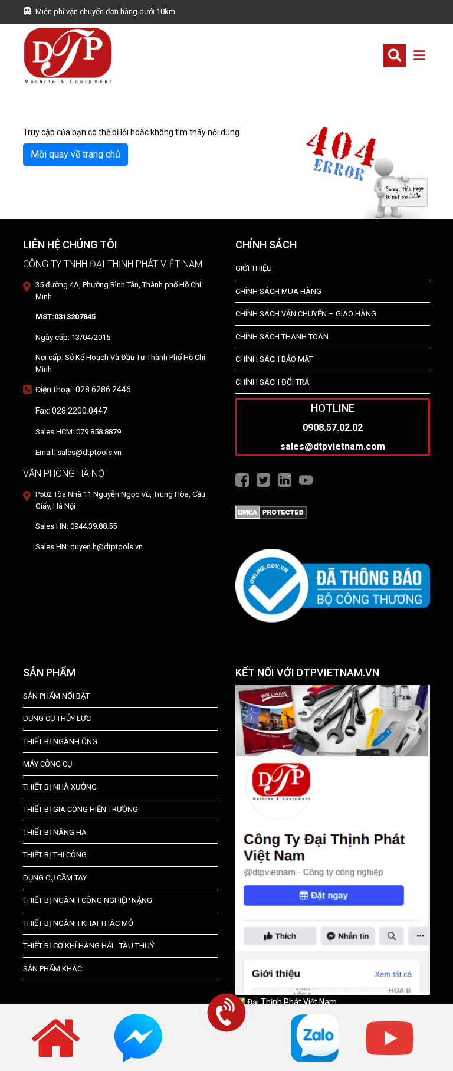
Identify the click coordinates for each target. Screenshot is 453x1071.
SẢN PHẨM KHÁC (52, 968)
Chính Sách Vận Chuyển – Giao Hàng (305, 313)
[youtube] (389, 1037)
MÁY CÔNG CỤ (47, 763)
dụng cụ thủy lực (57, 718)
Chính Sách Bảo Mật (274, 359)
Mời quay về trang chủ (75, 154)
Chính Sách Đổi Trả (272, 382)
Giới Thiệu (253, 268)
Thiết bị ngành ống (60, 741)
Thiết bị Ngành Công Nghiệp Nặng (87, 900)
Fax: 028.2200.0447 (71, 410)
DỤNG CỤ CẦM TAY (55, 877)
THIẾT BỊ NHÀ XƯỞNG (60, 786)
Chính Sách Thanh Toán (282, 336)
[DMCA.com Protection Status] (271, 511)
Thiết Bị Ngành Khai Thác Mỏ (78, 923)
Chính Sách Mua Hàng (278, 291)
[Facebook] (242, 479)
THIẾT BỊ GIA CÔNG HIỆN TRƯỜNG (80, 809)
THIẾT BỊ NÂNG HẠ (54, 832)
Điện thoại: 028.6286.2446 (83, 389)
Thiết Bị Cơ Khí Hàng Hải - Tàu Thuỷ (89, 945)
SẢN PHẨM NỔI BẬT (56, 696)
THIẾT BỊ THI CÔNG (55, 854)
